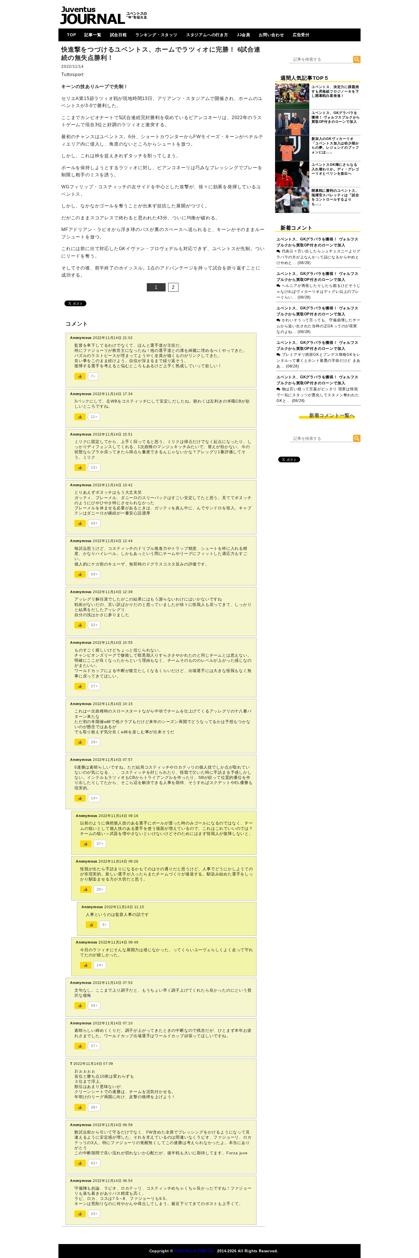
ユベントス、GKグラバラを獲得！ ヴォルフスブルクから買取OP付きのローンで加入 (336, 117)
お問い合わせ (271, 34)
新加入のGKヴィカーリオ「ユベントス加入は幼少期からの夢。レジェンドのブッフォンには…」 (335, 145)
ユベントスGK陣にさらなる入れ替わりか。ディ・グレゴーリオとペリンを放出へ (335, 169)
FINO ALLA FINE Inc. (195, 1251)
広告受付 (301, 34)
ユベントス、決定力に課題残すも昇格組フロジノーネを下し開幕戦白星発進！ (335, 91)
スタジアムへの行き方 (207, 34)
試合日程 (118, 34)
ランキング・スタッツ (156, 34)
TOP (71, 34)
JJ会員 (243, 34)
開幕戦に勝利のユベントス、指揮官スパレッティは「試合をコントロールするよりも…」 (335, 197)
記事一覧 (92, 34)
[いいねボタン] (80, 376)
